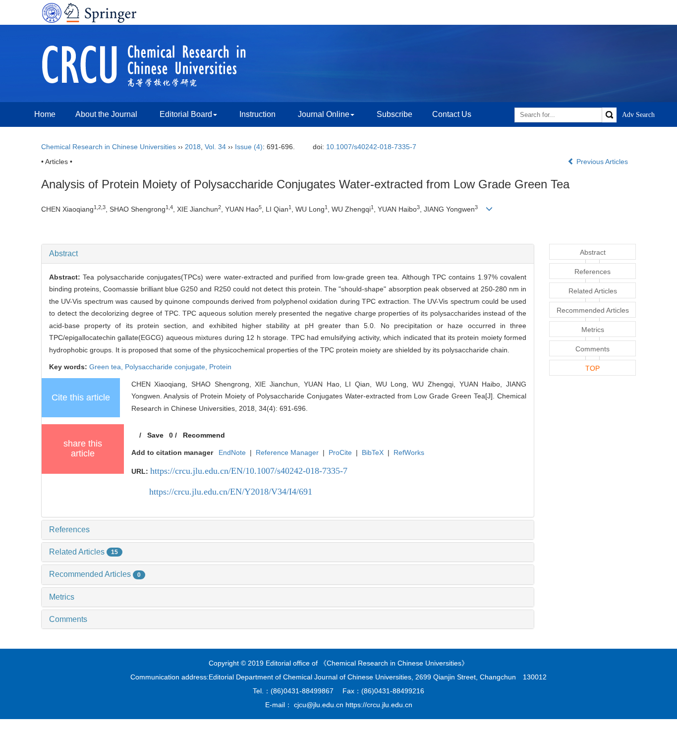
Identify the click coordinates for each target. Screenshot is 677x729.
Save (155, 435)
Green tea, (107, 367)
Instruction (257, 114)
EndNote (232, 452)
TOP (592, 368)
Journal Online (323, 114)
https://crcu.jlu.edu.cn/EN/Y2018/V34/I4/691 (230, 492)
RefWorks (409, 452)
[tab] (288, 253)
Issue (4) (249, 147)
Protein (220, 367)
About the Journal (106, 114)
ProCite (340, 452)
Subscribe (394, 114)
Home (45, 114)
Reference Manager (287, 452)
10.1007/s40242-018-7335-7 (371, 147)
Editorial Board (186, 114)
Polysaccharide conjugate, (167, 367)
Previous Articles (602, 162)
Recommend (204, 435)
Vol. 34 (215, 147)
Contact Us (451, 114)
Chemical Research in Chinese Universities (108, 147)
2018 (193, 147)
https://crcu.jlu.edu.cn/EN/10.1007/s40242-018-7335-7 (248, 471)
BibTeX (373, 452)
